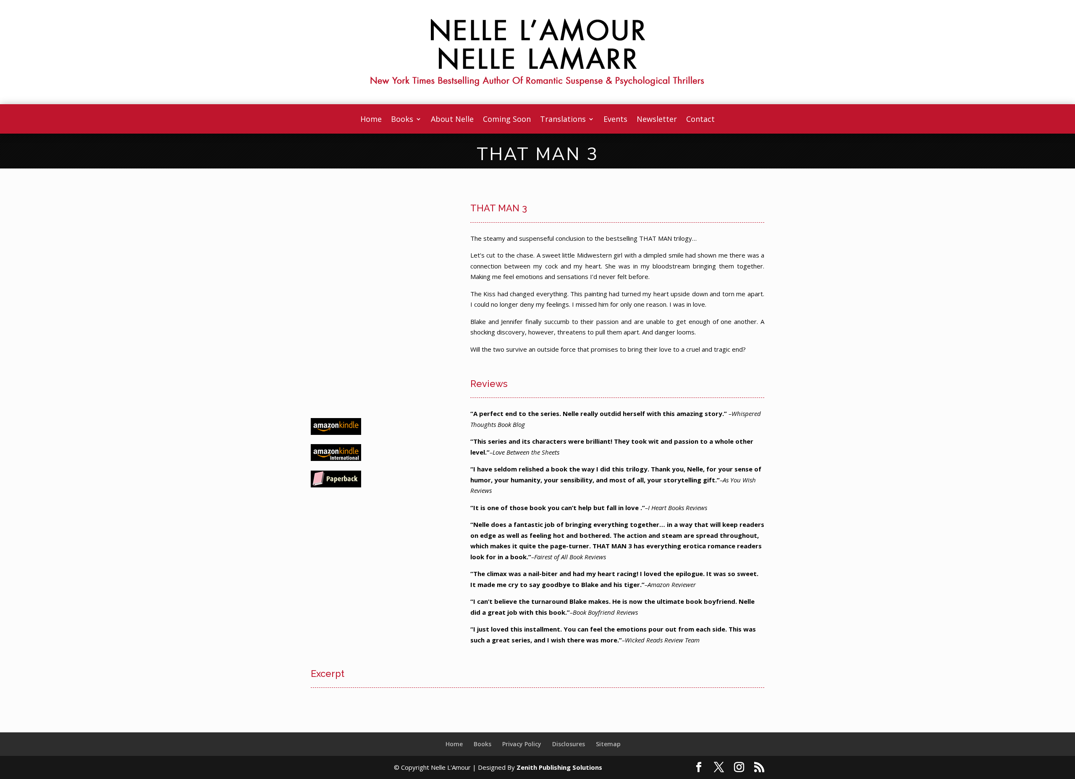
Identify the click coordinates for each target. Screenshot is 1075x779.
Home (371, 120)
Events (615, 120)
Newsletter (657, 120)
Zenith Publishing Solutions (559, 767)
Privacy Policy (521, 744)
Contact (700, 120)
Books (402, 120)
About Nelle (452, 120)
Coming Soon (507, 120)
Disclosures (568, 744)
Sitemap (608, 744)
